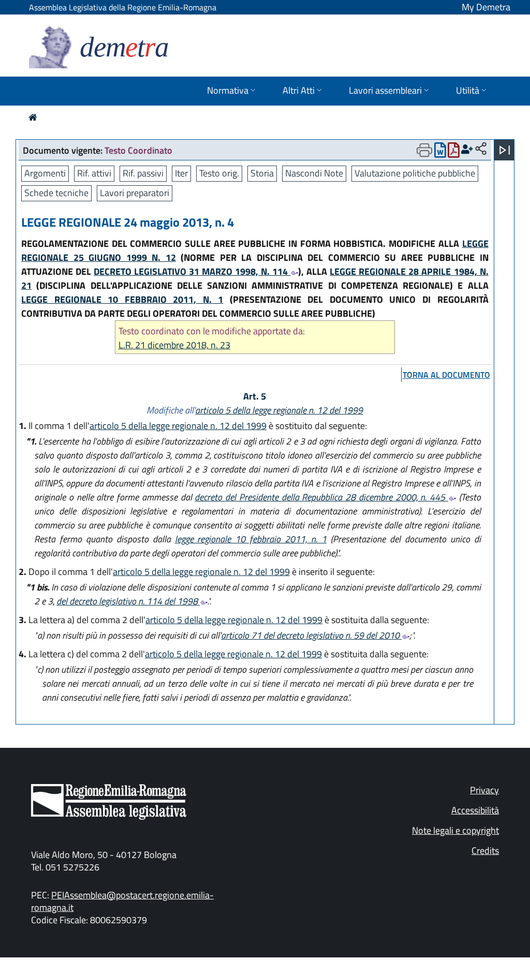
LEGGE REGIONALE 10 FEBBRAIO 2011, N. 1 (122, 299)
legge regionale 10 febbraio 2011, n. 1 (251, 539)
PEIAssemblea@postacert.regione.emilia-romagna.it (122, 901)
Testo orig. (219, 173)
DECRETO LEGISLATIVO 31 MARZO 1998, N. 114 (192, 271)
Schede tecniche (56, 193)
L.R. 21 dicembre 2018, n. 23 (174, 345)
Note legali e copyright (455, 830)
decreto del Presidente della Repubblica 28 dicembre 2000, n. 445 (321, 497)
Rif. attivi (94, 173)
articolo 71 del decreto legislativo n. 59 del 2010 (311, 635)
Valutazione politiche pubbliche (415, 173)
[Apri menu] (504, 150)
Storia (262, 173)
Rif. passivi (143, 173)
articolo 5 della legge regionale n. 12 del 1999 (279, 410)
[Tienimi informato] (467, 149)
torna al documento (446, 374)
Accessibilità (475, 810)
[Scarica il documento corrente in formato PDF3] (454, 152)
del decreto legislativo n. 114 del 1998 (128, 601)
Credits (485, 851)
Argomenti (45, 173)
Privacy (484, 790)
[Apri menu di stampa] (424, 150)
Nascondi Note (314, 173)
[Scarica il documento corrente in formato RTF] (440, 152)
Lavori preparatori (134, 193)
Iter (181, 173)
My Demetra (486, 7)
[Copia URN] (481, 149)
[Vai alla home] (32, 117)
